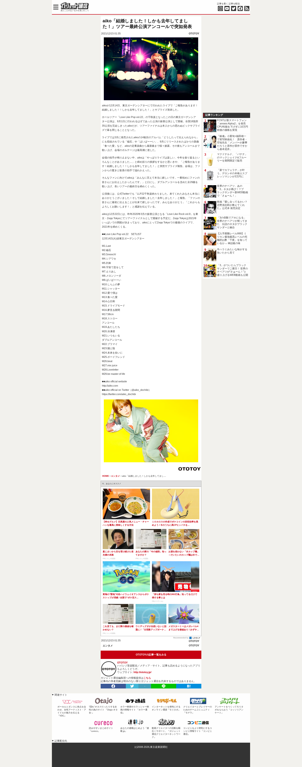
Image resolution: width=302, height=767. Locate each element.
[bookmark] (188, 686)
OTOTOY (194, 33)
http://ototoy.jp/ (142, 672)
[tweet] (132, 686)
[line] (163, 686)
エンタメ (108, 645)
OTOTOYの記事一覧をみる (151, 654)
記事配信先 (61, 741)
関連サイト (61, 694)
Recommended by (181, 638)
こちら (147, 678)
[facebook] (113, 686)
